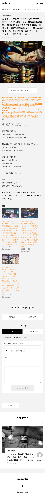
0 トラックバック (32, 331)
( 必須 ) (14, 343)
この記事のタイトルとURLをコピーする (22, 90)
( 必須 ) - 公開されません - (15, 350)
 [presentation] (41, 422)
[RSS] (22, 486)
